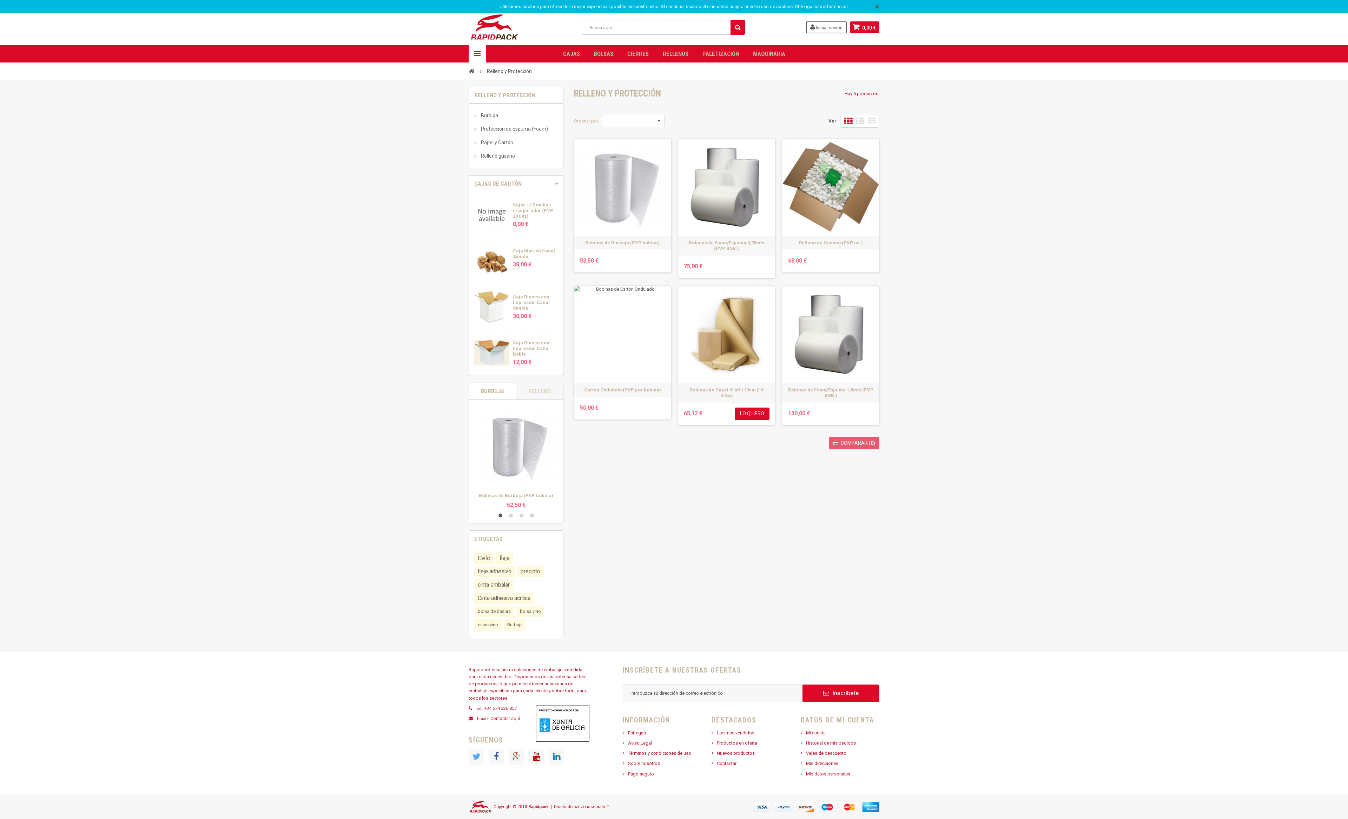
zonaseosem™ (595, 806)
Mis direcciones (822, 763)
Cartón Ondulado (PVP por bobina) (622, 389)
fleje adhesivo (494, 571)
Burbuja (489, 115)
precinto (530, 571)
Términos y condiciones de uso (659, 753)
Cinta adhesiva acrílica (504, 598)
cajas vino (488, 624)
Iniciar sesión (828, 27)
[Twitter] (476, 757)
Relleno (539, 391)
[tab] (516, 183)
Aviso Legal (640, 743)
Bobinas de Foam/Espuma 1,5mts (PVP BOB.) (830, 392)
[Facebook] (496, 757)
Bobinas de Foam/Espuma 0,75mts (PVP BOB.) (726, 245)
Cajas (571, 53)
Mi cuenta (816, 732)
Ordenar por (586, 121)
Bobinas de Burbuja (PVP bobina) (516, 495)
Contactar (726, 763)
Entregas (637, 732)
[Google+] (516, 757)
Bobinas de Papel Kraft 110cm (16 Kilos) (726, 392)
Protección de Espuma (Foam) (514, 129)
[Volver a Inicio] (471, 70)
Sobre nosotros (644, 763)
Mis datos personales (828, 774)
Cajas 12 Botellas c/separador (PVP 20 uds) (533, 210)
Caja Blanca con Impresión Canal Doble (531, 348)
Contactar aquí (505, 718)
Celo (484, 558)
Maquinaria (769, 53)
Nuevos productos (736, 753)
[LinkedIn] (556, 757)
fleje (505, 558)
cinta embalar (494, 585)
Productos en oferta (737, 743)
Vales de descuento (826, 753)
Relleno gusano (497, 156)
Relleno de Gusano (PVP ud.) (831, 242)
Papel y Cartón (496, 142)
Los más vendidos (735, 732)
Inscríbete (845, 692)
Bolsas (603, 53)
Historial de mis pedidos (831, 743)
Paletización (720, 53)
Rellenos (675, 53)
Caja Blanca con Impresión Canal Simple (531, 302)
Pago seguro (641, 774)
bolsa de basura (494, 611)
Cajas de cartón (498, 183)
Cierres (638, 53)
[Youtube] (536, 757)
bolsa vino (530, 611)
